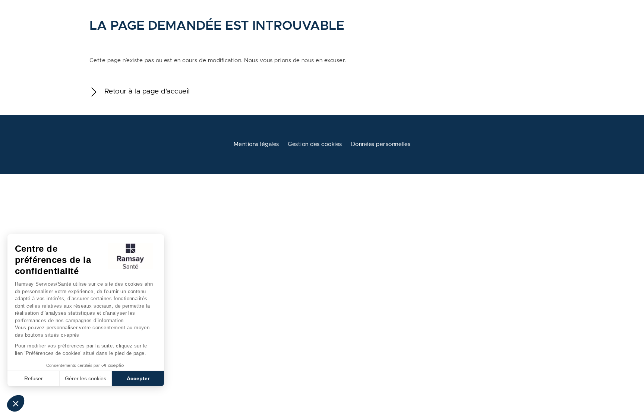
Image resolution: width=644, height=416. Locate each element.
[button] (16, 403)
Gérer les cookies (85, 378)
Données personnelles (381, 144)
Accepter (138, 378)
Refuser (33, 378)
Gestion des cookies (315, 144)
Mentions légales (256, 144)
